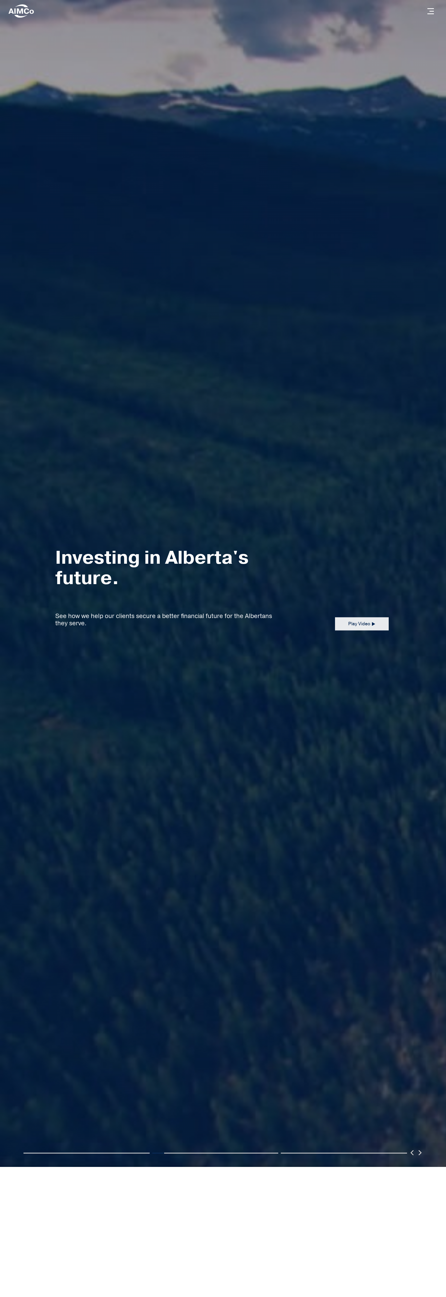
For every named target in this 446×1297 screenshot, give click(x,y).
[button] (431, 11)
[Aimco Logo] (21, 11)
